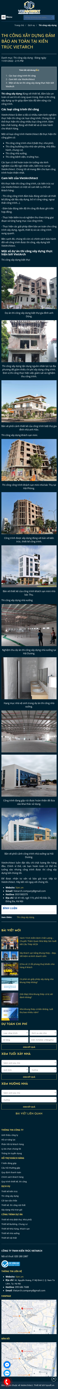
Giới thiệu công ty (9, 1135)
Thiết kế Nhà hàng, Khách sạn (15, 1228)
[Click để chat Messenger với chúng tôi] (7, 1364)
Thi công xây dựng (48, 25)
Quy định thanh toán (11, 1172)
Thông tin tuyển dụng (11, 1153)
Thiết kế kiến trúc (9, 1191)
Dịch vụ (31, 25)
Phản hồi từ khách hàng (12, 1144)
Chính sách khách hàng (12, 1177)
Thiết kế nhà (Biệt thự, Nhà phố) (16, 1219)
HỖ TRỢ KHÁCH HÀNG (12, 1158)
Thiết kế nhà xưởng (10, 1233)
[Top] (54, 1378)
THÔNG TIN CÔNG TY (12, 1129)
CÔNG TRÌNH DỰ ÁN (12, 1214)
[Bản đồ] (29, 1316)
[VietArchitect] (29, 7)
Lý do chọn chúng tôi (11, 1148)
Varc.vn (20, 887)
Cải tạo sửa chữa (9, 1200)
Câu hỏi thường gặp (10, 1167)
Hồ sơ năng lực (8, 1139)
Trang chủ (19, 25)
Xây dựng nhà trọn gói (11, 1209)
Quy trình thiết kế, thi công (14, 1181)
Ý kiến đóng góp (8, 1163)
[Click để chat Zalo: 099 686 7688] (7, 1373)
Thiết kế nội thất (9, 1237)
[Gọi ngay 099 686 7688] (7, 1381)
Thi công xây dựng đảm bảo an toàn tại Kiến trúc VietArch (28, 41)
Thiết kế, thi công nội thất (13, 1205)
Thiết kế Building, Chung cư (14, 1224)
